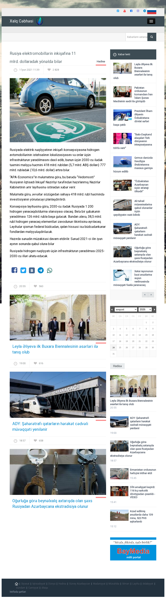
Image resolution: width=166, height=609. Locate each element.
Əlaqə (45, 587)
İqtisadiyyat (38, 583)
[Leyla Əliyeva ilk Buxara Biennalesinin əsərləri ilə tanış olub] (58, 319)
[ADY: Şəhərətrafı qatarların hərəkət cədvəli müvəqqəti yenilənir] (58, 396)
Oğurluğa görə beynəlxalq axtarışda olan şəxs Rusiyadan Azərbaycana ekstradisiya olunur (52, 503)
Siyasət (25, 583)
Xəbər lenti (124, 54)
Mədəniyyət (99, 583)
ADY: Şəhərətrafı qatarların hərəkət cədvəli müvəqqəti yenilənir (50, 426)
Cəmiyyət (33, 587)
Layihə (135, 583)
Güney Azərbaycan (79, 583)
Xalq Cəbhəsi (21, 21)
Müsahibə (114, 583)
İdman (125, 583)
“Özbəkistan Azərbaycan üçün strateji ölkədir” (141, 186)
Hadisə (101, 61)
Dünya (51, 583)
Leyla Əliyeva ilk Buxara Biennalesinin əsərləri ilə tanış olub (55, 349)
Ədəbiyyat (148, 583)
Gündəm (20, 587)
